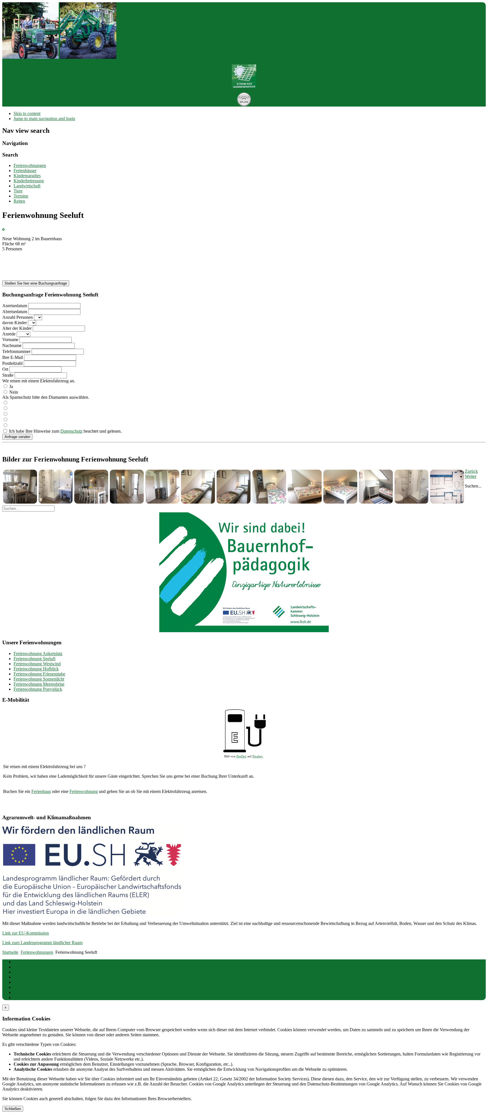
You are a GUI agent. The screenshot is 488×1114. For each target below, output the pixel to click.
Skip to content (27, 113)
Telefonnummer (16, 351)
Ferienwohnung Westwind (37, 663)
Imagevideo (24, 997)
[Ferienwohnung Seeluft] (20, 502)
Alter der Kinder (17, 328)
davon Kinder (14, 322)
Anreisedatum (14, 305)
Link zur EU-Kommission (25, 933)
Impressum (23, 972)
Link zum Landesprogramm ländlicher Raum (42, 942)
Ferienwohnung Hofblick (36, 668)
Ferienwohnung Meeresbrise (39, 684)
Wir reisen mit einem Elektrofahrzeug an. (38, 380)
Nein (13, 392)
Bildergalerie (25, 967)
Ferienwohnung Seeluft (34, 658)
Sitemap (21, 992)
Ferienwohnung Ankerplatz (38, 653)
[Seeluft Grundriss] (447, 502)
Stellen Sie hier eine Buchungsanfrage (36, 283)
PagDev (241, 756)
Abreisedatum (14, 311)
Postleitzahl (12, 363)
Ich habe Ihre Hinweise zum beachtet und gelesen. (65, 431)
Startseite (22, 961)
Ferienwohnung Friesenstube (39, 673)
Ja (11, 386)
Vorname (10, 339)
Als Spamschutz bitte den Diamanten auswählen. (45, 397)
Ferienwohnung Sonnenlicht (39, 679)
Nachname (11, 345)
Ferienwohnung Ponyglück (38, 689)
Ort (5, 369)
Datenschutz (71, 431)
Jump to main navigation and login (44, 118)
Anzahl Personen (17, 317)
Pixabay (257, 756)
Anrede (9, 333)
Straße (8, 375)
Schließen (13, 1109)
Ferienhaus (41, 791)
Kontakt (21, 982)
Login (19, 987)
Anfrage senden (17, 437)
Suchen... (473, 486)
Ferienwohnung (83, 791)
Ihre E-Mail (12, 357)
